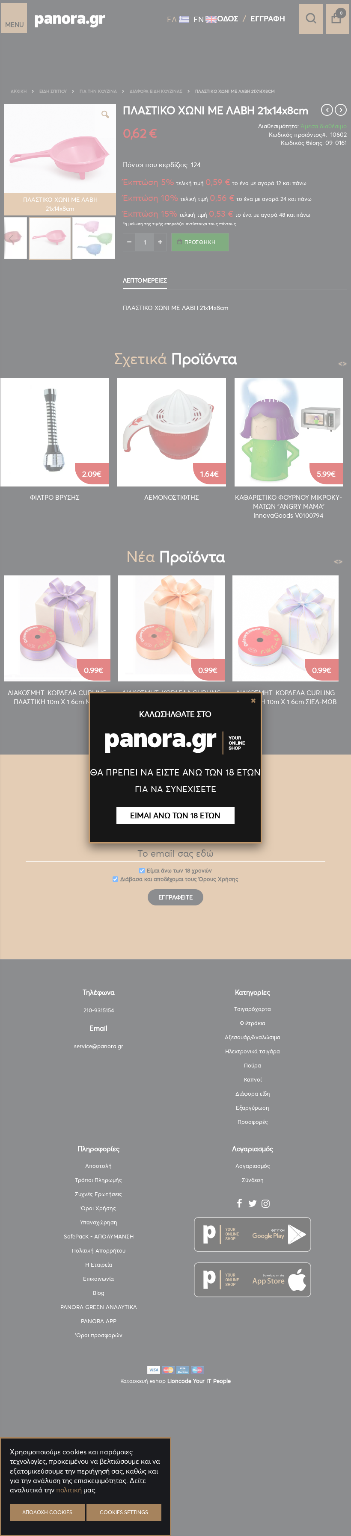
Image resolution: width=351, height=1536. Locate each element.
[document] (85, 1510)
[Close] (253, 700)
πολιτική (69, 1490)
